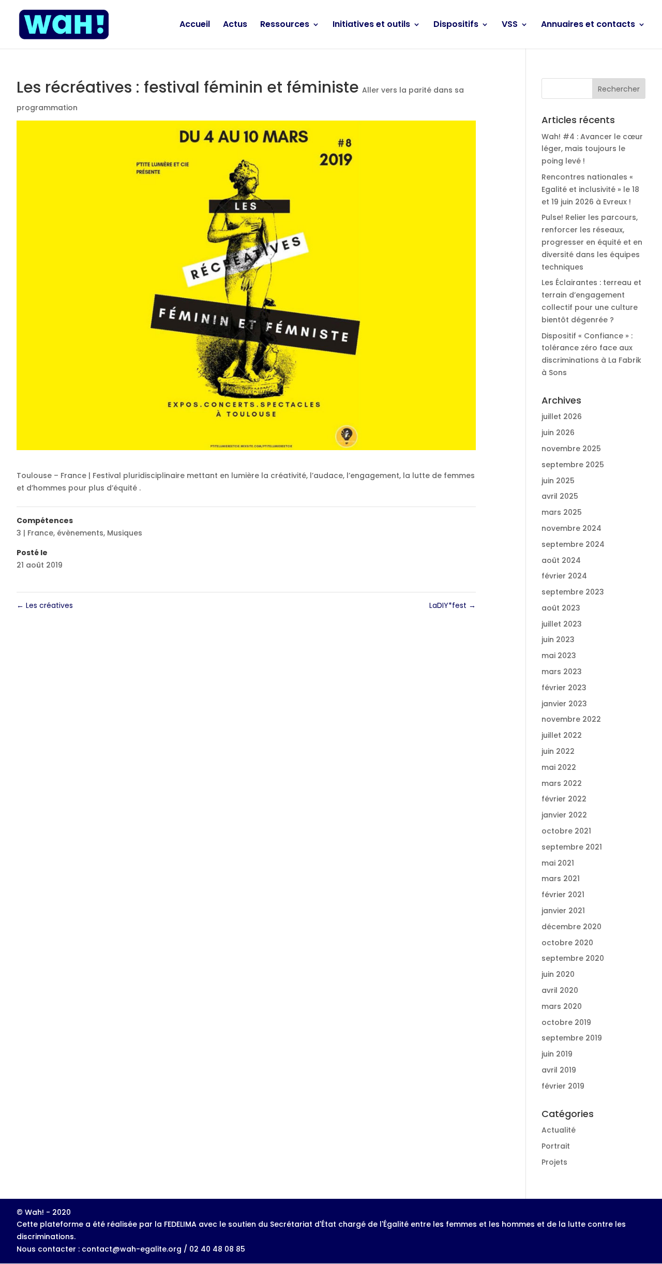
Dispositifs (455, 25)
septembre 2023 (572, 592)
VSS (510, 25)
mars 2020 (561, 1006)
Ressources (284, 25)
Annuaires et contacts (588, 25)
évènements (80, 533)
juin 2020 (558, 974)
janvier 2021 (563, 910)
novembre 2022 (571, 719)
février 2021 (562, 894)
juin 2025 (558, 480)
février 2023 (563, 687)
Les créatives (45, 605)
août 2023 (560, 608)
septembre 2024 (573, 544)
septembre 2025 (572, 464)
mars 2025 (561, 512)
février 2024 (564, 576)
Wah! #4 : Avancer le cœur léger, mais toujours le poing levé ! (592, 149)
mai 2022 (558, 767)
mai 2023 (558, 655)
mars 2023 (561, 671)
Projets (554, 1162)
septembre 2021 (571, 847)
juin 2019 (557, 1054)
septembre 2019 (571, 1038)
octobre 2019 (566, 1022)
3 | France (35, 533)
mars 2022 (561, 783)
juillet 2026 (561, 416)
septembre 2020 (572, 958)
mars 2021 (560, 878)
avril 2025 (559, 496)
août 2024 (561, 560)
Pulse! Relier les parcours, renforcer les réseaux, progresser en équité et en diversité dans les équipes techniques (591, 242)
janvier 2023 (564, 703)
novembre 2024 (571, 528)
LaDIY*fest (452, 605)
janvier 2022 (564, 815)
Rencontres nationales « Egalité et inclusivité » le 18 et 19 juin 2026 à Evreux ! (590, 189)
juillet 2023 (561, 624)
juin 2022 (558, 751)
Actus (235, 25)
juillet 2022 (561, 735)
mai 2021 (557, 863)
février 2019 (562, 1086)
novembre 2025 (571, 448)
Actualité (558, 1130)
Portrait (555, 1146)
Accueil (194, 25)
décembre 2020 (571, 926)
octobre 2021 (566, 831)
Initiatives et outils (371, 25)
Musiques (124, 533)
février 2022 (563, 799)
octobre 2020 (567, 943)
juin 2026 (558, 432)
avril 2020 (559, 990)
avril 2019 (558, 1070)
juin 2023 (558, 639)
